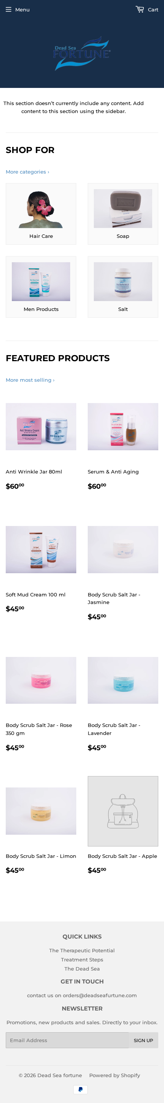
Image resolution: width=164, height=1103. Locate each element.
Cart (152, 9)
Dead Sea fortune (59, 1075)
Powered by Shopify (114, 1075)
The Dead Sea (82, 969)
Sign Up (143, 1040)
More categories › (27, 172)
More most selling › (30, 380)
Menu (22, 9)
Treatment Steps (82, 959)
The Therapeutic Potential (82, 950)
